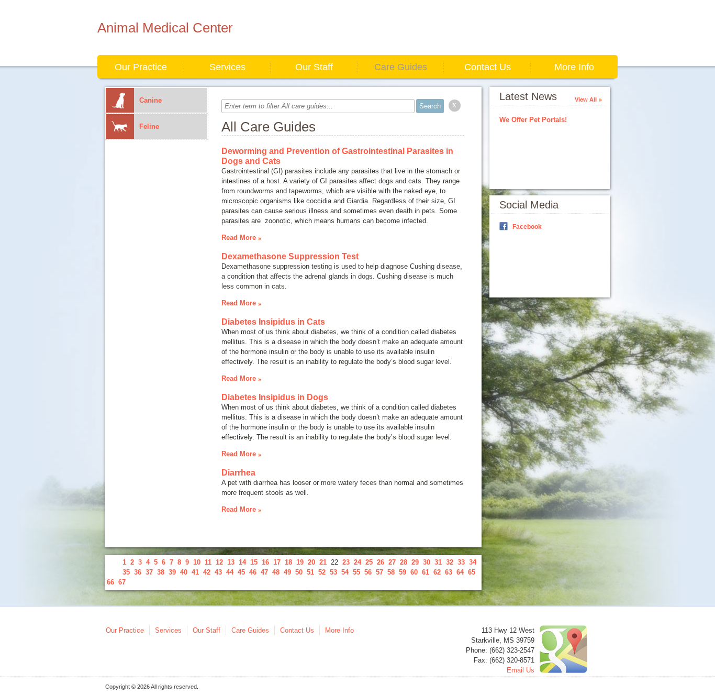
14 (242, 562)
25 (369, 562)
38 (160, 572)
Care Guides (400, 67)
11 (208, 562)
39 (172, 572)
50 (299, 572)
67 (122, 582)
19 (300, 562)
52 (322, 572)
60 (414, 572)
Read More (238, 237)
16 (265, 562)
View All (586, 99)
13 (230, 562)
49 (287, 572)
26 (380, 562)
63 (448, 572)
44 (229, 572)
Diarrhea (238, 472)
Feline (149, 126)
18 (288, 562)
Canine (150, 100)
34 (472, 562)
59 (402, 572)
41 (195, 572)
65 (471, 572)
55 (356, 572)
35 (126, 572)
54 (345, 572)
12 (219, 562)
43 (218, 572)
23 (346, 562)
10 (196, 562)
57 (379, 572)
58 (391, 572)
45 (241, 572)
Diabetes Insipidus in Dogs (274, 397)
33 (461, 562)
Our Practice (141, 67)
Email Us (520, 670)
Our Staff (314, 67)
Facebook (527, 226)
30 (426, 562)
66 (110, 582)
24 (357, 562)
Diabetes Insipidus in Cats (273, 321)
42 (206, 572)
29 (415, 562)
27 (392, 562)
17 (277, 562)
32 (449, 562)
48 (276, 572)
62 (437, 572)
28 (403, 562)
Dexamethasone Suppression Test (290, 256)
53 (333, 572)
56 (368, 572)
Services (227, 67)
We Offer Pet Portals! (533, 120)
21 (323, 562)
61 (425, 572)
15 (254, 562)
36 (137, 572)
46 (252, 572)
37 (149, 572)
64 (460, 572)
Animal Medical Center (165, 28)
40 (183, 572)
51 (310, 572)
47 (264, 572)
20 (311, 562)
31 (438, 562)
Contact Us (487, 67)
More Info (574, 67)
